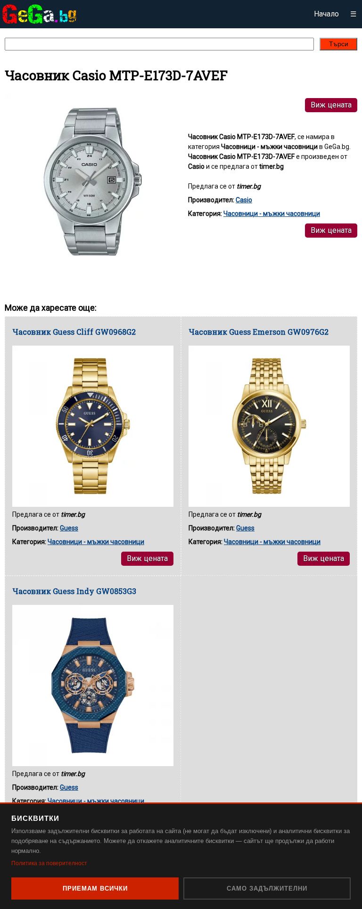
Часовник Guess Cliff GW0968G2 (74, 332)
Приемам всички (95, 888)
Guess (69, 528)
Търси (338, 44)
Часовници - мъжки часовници (271, 213)
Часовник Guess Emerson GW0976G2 (259, 332)
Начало (326, 13)
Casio (244, 200)
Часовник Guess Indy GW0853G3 (74, 591)
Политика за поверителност (49, 863)
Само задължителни (267, 888)
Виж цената (331, 104)
